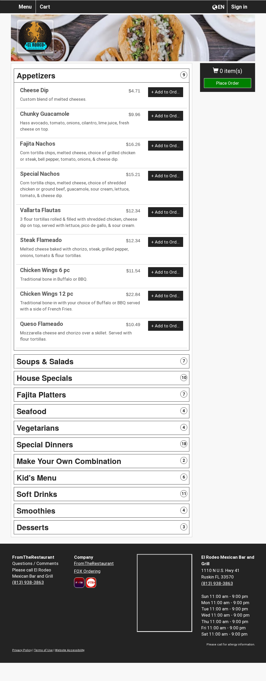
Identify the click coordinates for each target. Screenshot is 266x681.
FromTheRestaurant (94, 563)
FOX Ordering (87, 571)
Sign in (239, 7)
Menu (25, 7)
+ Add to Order (166, 92)
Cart (45, 7)
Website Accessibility (69, 650)
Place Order (227, 83)
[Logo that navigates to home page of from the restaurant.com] (79, 582)
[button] (101, 76)
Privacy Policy (22, 650)
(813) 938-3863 (28, 582)
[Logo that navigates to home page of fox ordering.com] (90, 582)
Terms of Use (43, 650)
